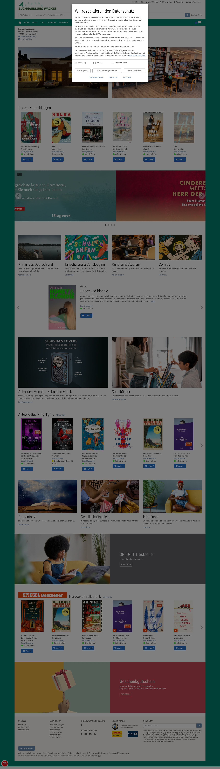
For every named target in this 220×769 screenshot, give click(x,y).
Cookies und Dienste (96, 77)
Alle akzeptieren (82, 71)
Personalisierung (121, 63)
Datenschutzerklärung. (137, 56)
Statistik (99, 63)
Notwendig (82, 63)
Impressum (127, 77)
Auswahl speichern (134, 71)
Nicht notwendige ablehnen (107, 71)
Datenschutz (113, 77)
